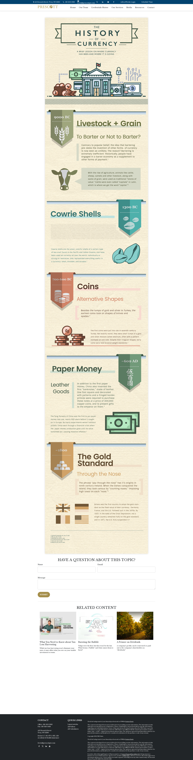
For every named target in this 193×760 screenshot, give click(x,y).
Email (100, 564)
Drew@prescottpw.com (86, 3)
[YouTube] (108, 2)
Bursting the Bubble (88, 642)
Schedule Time (147, 2)
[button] (73, 7)
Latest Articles (73, 724)
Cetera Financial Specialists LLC (130, 754)
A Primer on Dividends (128, 642)
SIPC (128, 755)
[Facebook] (113, 2)
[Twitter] (97, 2)
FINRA (124, 755)
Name (40, 564)
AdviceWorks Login (128, 2)
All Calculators (73, 729)
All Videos (71, 727)
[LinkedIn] (102, 2)
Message (41, 578)
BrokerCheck (129, 721)
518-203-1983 (70, 2)
